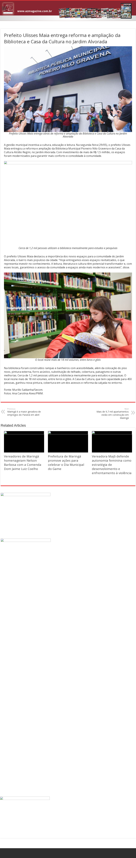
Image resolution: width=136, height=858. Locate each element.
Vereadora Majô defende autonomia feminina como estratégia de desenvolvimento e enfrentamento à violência (112, 464)
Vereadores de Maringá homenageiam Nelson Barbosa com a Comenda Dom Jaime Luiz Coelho (22, 462)
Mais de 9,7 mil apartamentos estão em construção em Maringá (113, 414)
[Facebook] (68, 853)
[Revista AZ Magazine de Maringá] (68, 10)
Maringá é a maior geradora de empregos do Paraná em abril (24, 412)
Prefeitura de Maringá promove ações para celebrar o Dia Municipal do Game (66, 462)
